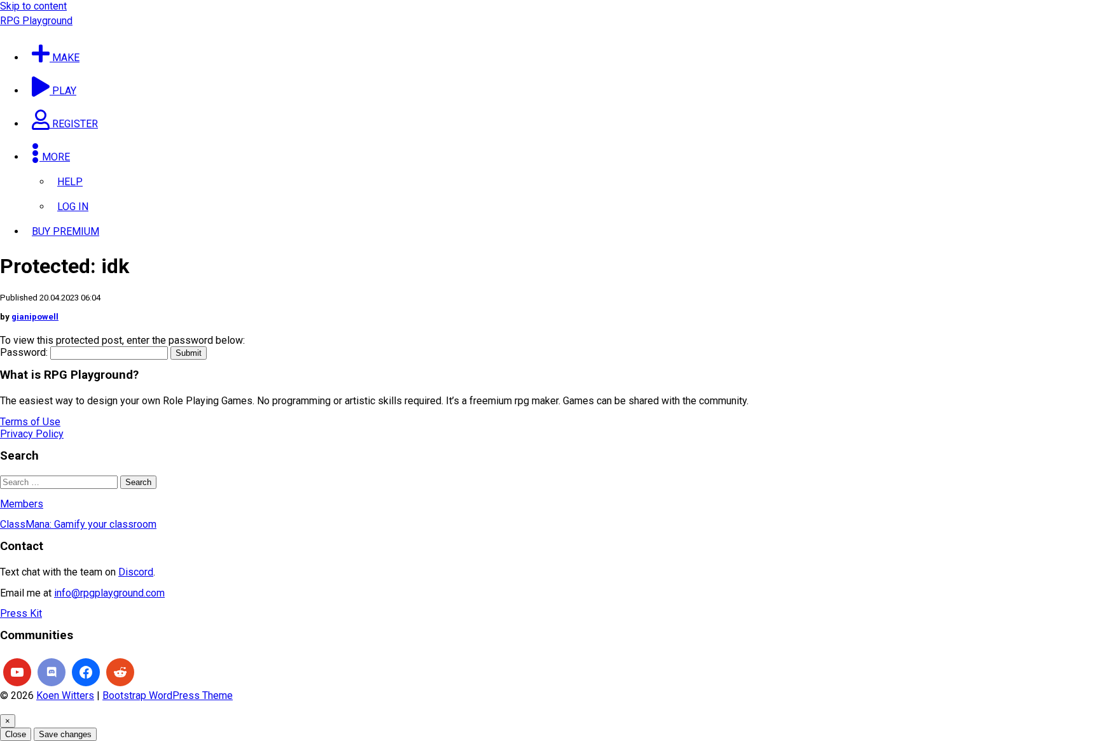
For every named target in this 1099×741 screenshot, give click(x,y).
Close (15, 734)
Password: (25, 352)
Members (21, 504)
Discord (135, 572)
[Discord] (51, 672)
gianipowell (35, 316)
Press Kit (21, 613)
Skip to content (33, 6)
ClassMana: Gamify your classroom (78, 524)
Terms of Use (30, 422)
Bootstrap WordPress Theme (167, 695)
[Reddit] (120, 672)
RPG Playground (36, 21)
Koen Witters (65, 695)
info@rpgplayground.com (109, 593)
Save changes (65, 734)
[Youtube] (17, 672)
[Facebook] (86, 672)
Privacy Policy (32, 434)
